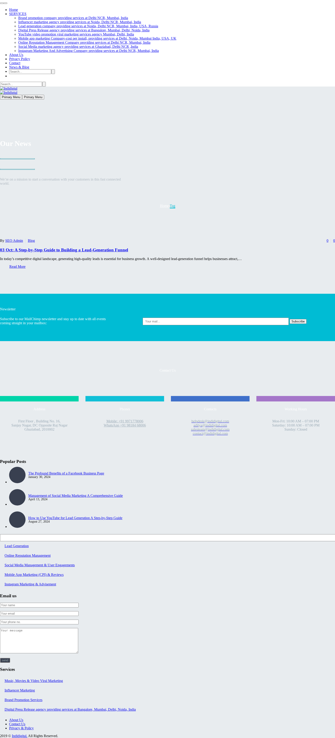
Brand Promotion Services (23, 700)
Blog (31, 241)
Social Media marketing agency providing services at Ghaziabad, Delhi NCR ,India (78, 47)
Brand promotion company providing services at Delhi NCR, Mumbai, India (73, 18)
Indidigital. (19, 736)
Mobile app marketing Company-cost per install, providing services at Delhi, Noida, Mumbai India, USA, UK (97, 38)
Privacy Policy (19, 59)
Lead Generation (17, 546)
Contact (14, 63)
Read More (17, 266)
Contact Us (17, 724)
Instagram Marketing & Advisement (30, 584)
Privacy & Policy (21, 728)
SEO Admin (14, 241)
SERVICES (17, 14)
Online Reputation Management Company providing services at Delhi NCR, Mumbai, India (84, 42)
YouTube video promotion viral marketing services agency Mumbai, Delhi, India (76, 34)
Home (13, 10)
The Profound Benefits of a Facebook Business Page (66, 473)
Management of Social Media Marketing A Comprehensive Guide (75, 496)
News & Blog (19, 67)
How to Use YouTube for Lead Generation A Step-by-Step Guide (75, 518)
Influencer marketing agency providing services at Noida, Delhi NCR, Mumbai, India (79, 22)
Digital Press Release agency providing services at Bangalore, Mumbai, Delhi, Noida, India (83, 30)
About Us (16, 55)
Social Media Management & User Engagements (40, 565)
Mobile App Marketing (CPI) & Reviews (34, 575)
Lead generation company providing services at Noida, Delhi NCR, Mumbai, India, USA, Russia (88, 26)
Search (330, 538)
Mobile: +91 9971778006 (124, 421)
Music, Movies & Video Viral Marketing (34, 681)
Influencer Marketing (20, 690)
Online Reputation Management (28, 555)
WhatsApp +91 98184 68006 (125, 425)
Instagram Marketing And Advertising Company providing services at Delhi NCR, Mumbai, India (88, 51)
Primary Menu (11, 97)
